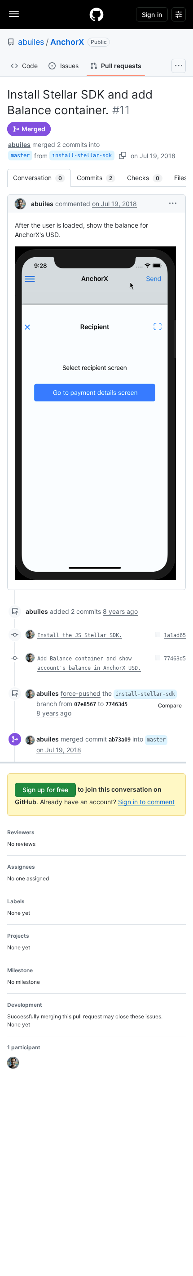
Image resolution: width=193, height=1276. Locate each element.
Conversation (42, 177)
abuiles (31, 42)
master (20, 155)
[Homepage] (96, 14)
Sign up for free (45, 789)
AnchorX (67, 42)
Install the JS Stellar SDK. (79, 635)
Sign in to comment (146, 802)
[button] (172, 203)
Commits (99, 177)
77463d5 (175, 658)
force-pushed (81, 693)
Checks (147, 177)
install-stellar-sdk (82, 155)
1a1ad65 (175, 635)
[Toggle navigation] (14, 14)
